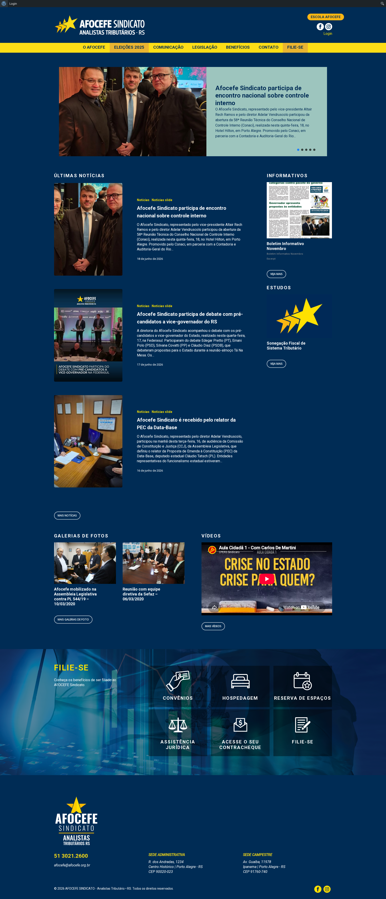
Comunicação (168, 47)
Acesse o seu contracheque (240, 744)
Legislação (204, 47)
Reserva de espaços (302, 698)
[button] (298, 150)
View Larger (79, 558)
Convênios (178, 698)
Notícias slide (162, 200)
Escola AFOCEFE (326, 17)
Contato (268, 47)
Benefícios (238, 47)
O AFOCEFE (94, 47)
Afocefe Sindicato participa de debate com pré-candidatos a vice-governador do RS (265, 95)
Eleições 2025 (129, 47)
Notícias (143, 200)
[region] (193, 111)
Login (327, 33)
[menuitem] (4, 3)
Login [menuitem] (13, 3)
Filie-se (295, 47)
